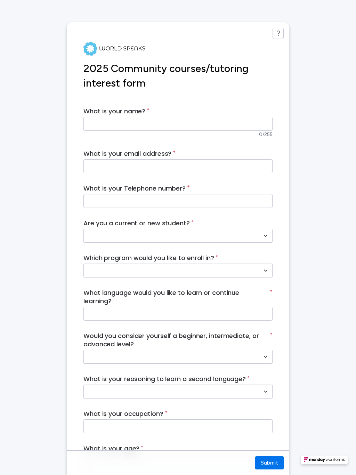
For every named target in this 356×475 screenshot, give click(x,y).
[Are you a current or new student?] (265, 235)
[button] (324, 461)
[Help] (278, 33)
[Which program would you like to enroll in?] (265, 270)
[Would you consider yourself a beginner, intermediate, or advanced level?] (265, 356)
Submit (269, 462)
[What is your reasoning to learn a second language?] (265, 391)
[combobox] (170, 236)
